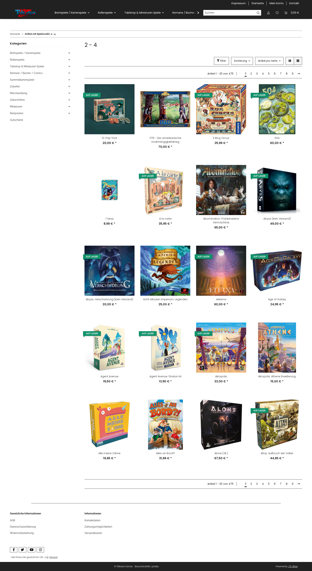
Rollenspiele (17, 59)
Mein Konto (277, 3)
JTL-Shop (293, 566)
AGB (12, 520)
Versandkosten (93, 533)
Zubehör (15, 86)
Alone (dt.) (221, 453)
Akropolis (221, 376)
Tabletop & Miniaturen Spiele (27, 66)
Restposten (16, 113)
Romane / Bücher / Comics (26, 73)
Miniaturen (16, 106)
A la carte (165, 218)
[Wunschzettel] (277, 13)
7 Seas (109, 218)
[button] (268, 13)
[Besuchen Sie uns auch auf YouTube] (31, 549)
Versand (53, 557)
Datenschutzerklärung (23, 526)
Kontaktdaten (92, 520)
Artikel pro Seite (268, 61)
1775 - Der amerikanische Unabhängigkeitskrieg (165, 140)
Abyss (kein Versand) (277, 218)
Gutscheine (16, 119)
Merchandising (18, 93)
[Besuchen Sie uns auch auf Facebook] (13, 549)
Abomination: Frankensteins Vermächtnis (221, 220)
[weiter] (299, 74)
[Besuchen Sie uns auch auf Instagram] (40, 549)
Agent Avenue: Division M (165, 376)
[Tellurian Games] (26, 13)
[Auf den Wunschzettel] (128, 90)
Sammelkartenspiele (22, 79)
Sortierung (240, 61)
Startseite (258, 3)
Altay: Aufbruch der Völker (277, 453)
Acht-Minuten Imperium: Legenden (165, 299)
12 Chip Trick (109, 138)
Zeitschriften (17, 99)
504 (277, 138)
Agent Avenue (109, 376)
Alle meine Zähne (109, 453)
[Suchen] (258, 13)
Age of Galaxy (277, 299)
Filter (222, 61)
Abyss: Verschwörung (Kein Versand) (109, 299)
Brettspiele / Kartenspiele (25, 53)
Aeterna (221, 299)
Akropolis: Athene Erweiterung (277, 376)
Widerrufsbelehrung (22, 533)
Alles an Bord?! (165, 453)
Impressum (238, 3)
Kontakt (294, 3)
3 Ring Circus (221, 138)
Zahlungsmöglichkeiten (98, 526)
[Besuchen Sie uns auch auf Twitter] (22, 549)
